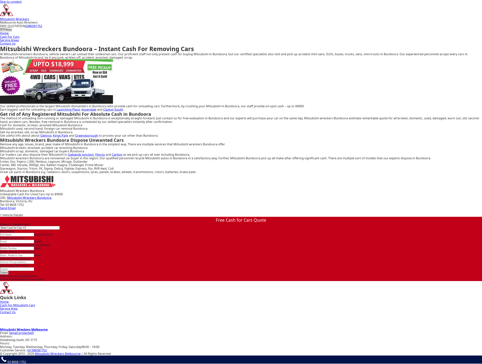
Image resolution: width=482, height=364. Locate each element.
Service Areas (9, 40)
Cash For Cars (10, 37)
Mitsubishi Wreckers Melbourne (24, 329)
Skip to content (11, 1)
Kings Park (60, 135)
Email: (4, 333)
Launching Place (68, 109)
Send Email (8, 208)
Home (4, 33)
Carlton (117, 154)
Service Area (9, 309)
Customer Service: (13, 350)
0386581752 (33, 26)
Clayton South (113, 109)
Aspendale (88, 109)
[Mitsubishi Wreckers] (6, 15)
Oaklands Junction (81, 154)
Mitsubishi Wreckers (14, 19)
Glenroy (45, 135)
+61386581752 (37, 350)
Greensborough (86, 135)
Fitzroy (100, 154)
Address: (6, 336)
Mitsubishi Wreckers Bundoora (29, 198)
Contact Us (8, 43)
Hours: (5, 343)
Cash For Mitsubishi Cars (17, 305)
